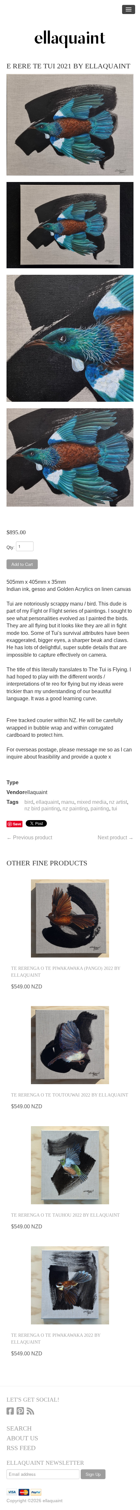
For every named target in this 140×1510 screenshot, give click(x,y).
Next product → (115, 837)
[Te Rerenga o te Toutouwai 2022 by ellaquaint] (70, 1045)
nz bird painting (42, 808)
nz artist (118, 802)
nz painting (75, 808)
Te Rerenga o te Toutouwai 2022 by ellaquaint (69, 1095)
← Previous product (29, 837)
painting (100, 808)
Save (17, 823)
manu (67, 802)
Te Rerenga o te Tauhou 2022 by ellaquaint (65, 1215)
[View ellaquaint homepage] (70, 39)
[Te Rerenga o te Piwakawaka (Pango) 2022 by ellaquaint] (70, 918)
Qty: (11, 547)
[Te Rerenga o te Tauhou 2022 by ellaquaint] (70, 1165)
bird (28, 802)
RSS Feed (21, 1447)
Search (19, 1428)
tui (114, 808)
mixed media (91, 802)
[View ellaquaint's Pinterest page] (20, 1411)
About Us (22, 1438)
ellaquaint (47, 802)
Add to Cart (22, 564)
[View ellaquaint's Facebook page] (10, 1411)
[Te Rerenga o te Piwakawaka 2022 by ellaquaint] (70, 1285)
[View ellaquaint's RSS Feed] (30, 1411)
